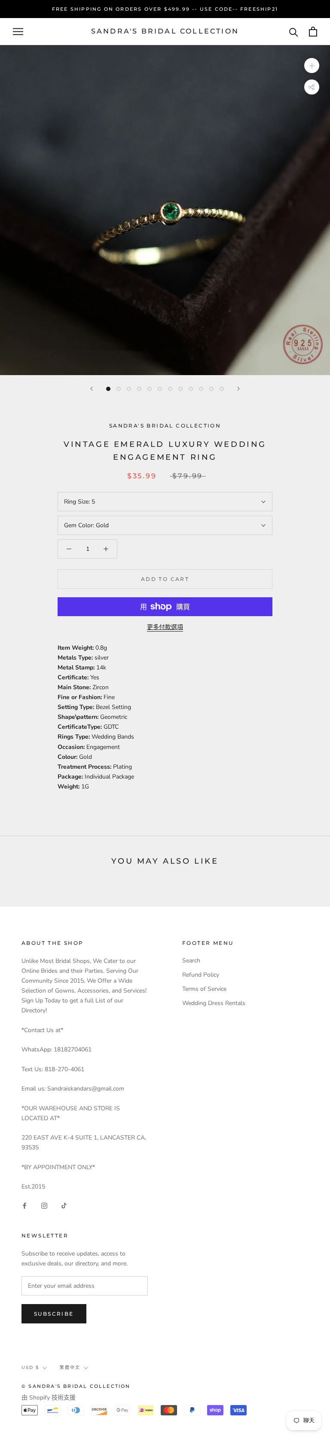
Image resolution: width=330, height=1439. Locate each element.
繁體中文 (70, 1367)
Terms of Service (204, 989)
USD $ (30, 1367)
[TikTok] (64, 1205)
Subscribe (54, 1314)
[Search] (293, 31)
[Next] (238, 389)
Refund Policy (200, 975)
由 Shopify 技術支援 (48, 1397)
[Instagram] (44, 1205)
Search (191, 960)
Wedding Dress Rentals (213, 1003)
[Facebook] (24, 1205)
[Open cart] (313, 32)
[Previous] (91, 389)
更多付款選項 (165, 627)
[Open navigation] (18, 31)
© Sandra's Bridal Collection (76, 1386)
